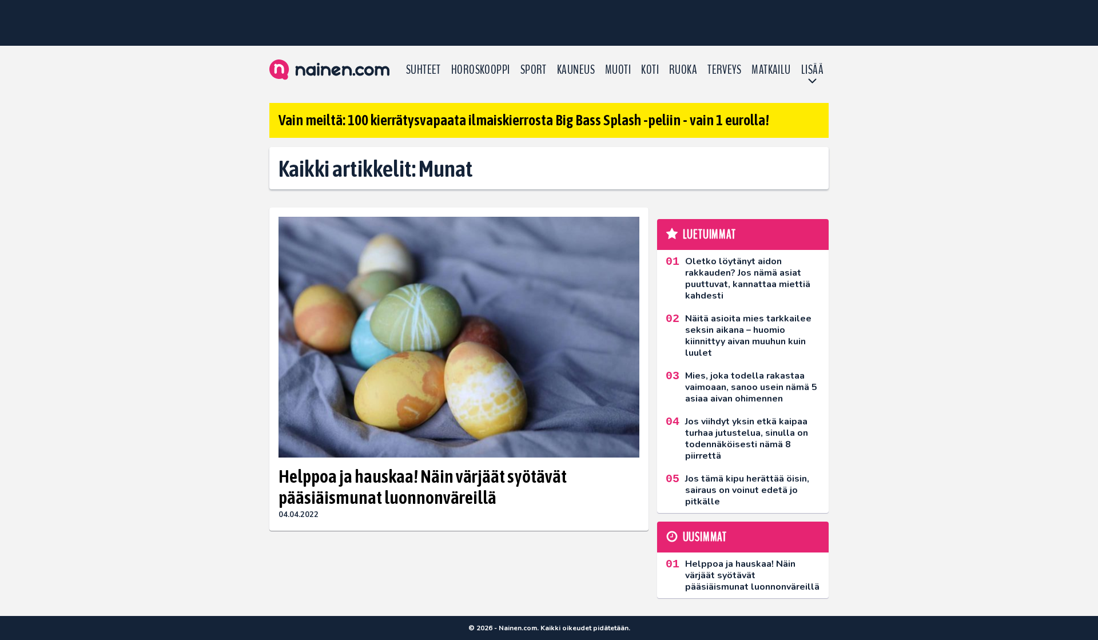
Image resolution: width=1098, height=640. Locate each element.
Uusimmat (705, 537)
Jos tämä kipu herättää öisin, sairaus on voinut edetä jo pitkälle (747, 490)
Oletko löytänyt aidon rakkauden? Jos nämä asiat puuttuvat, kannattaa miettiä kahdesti (747, 278)
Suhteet (423, 69)
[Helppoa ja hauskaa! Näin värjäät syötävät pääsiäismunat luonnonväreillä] (459, 337)
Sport (533, 69)
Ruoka (683, 69)
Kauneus (576, 69)
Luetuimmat (709, 234)
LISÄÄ (812, 69)
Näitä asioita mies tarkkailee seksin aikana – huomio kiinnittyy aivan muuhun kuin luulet (748, 335)
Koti (650, 69)
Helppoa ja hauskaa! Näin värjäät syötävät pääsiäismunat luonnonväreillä (423, 487)
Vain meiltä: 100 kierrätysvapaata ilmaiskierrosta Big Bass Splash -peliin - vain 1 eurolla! (524, 120)
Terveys (724, 69)
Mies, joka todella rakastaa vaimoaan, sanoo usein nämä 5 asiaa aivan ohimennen (751, 387)
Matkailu (771, 69)
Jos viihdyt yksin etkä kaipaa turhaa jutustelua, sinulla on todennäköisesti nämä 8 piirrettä (746, 438)
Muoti (618, 69)
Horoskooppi (480, 69)
